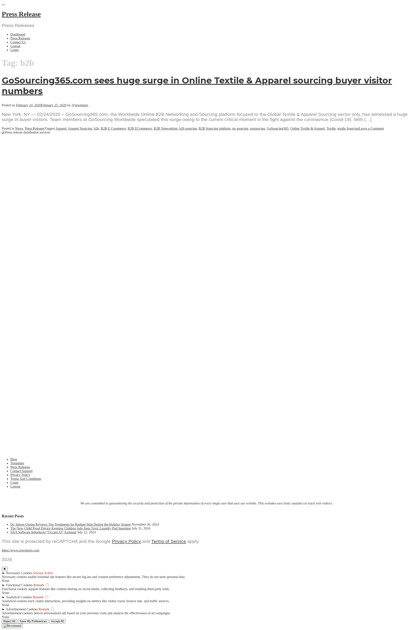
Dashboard (17, 34)
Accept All (57, 621)
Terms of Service (168, 541)
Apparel (60, 128)
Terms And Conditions (25, 479)
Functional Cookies (19, 585)
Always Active (43, 573)
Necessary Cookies (19, 573)
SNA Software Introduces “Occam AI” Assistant (43, 532)
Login (14, 50)
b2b (96, 128)
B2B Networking (165, 128)
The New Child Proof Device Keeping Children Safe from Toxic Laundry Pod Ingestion (70, 528)
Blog (13, 459)
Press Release (21, 14)
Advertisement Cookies (22, 609)
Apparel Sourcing (80, 128)
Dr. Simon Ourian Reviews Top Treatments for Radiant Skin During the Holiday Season (70, 524)
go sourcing (240, 128)
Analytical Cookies (19, 597)
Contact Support (21, 471)
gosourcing (257, 128)
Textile (331, 128)
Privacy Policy (20, 475)
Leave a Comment (371, 128)
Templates (17, 463)
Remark (38, 585)
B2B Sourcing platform (215, 128)
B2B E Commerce (113, 128)
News (19, 128)
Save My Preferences (33, 621)
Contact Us (18, 42)
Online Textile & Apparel (307, 128)
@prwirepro (80, 105)
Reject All (9, 621)
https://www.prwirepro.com (20, 550)
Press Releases (20, 38)
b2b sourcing (188, 128)
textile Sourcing (348, 128)
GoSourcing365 (278, 128)
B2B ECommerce (140, 128)
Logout (15, 46)
